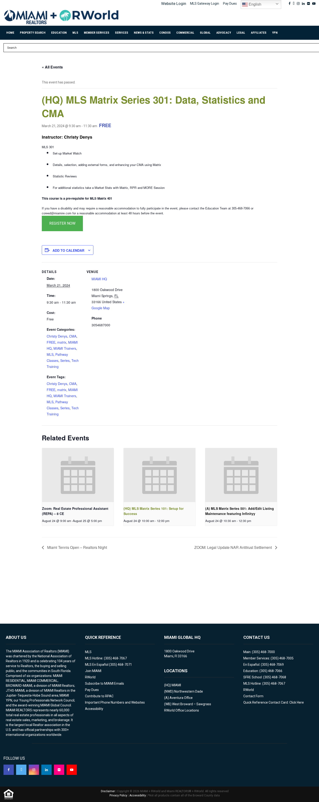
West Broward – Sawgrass (191, 704)
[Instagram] (34, 770)
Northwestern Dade (188, 691)
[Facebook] (9, 770)
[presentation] (78, 475)
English (254, 4)
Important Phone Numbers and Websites (115, 702)
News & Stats (144, 32)
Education (59, 32)
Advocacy (223, 32)
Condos (165, 32)
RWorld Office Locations (181, 710)
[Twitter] (21, 770)
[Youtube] (72, 770)
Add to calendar (68, 250)
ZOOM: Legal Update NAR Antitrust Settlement (233, 547)
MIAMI (176, 685)
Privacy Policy (118, 795)
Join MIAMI (93, 671)
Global (205, 32)
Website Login (173, 3)
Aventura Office (181, 698)
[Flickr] (59, 770)
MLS (75, 32)
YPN (275, 32)
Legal (241, 32)
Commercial (185, 32)
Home (10, 32)
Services (121, 32)
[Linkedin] (46, 770)
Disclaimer (108, 791)
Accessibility (94, 709)
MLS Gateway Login (204, 3)
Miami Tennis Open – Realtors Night (76, 547)
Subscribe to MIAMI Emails (104, 683)
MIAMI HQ (99, 279)
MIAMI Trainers (64, 348)
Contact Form (253, 696)
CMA (72, 336)
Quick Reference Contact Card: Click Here (273, 702)
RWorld (90, 677)
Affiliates (258, 32)
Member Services (96, 32)
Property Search (33, 32)
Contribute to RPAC (99, 696)
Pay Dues (230, 3)
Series (65, 360)
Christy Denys (57, 336)
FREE (51, 342)
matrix (61, 342)
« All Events (52, 67)
